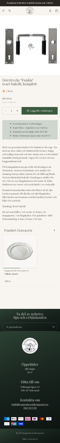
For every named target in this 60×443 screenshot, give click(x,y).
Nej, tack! (45, 239)
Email (34, 227)
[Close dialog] (58, 201)
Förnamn (35, 213)
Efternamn (35, 220)
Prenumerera (45, 235)
